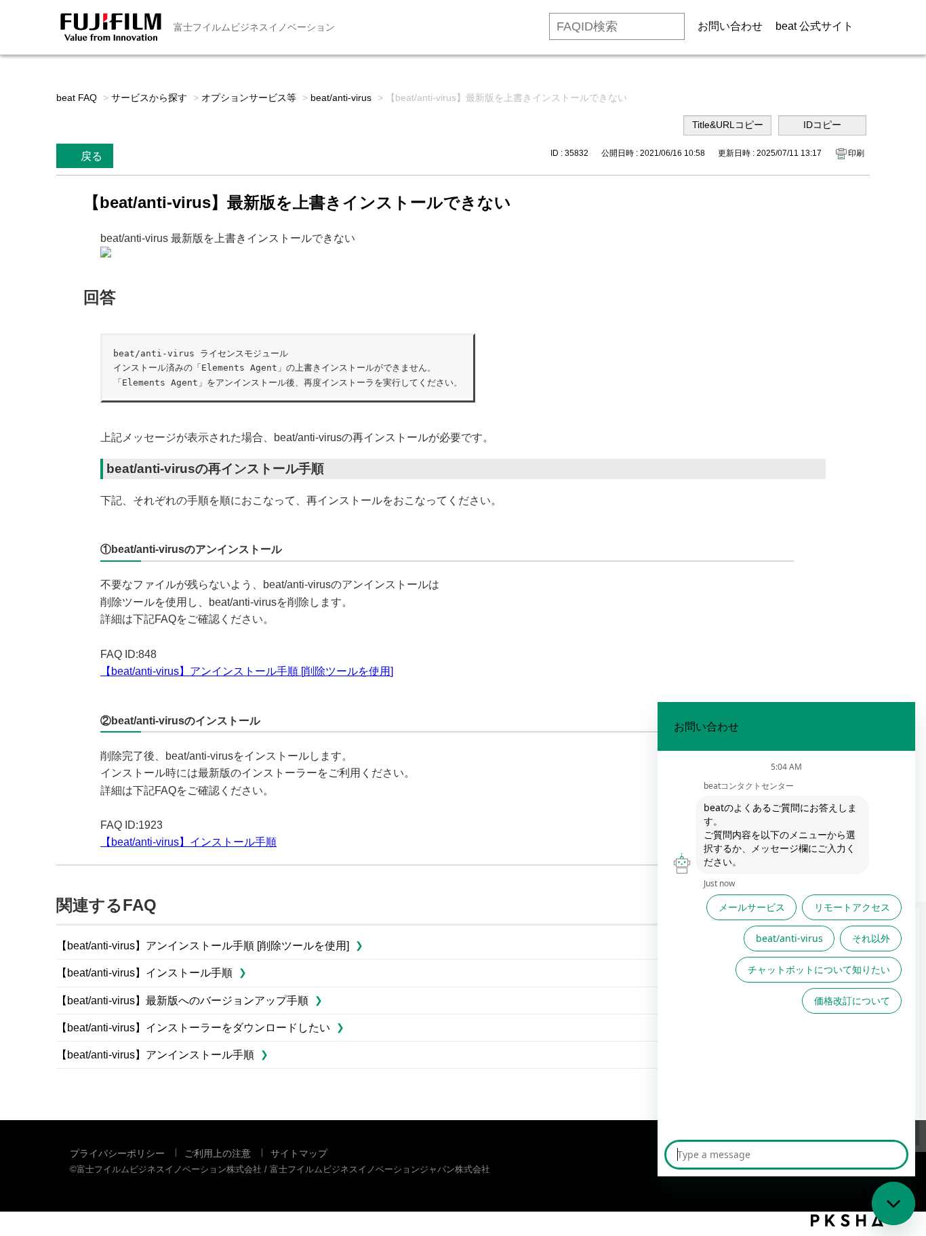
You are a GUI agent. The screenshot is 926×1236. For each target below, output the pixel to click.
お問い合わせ (730, 26)
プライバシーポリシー (117, 1153)
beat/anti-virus (340, 97)
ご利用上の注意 (217, 1153)
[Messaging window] (786, 939)
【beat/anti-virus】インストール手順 (188, 842)
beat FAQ (76, 97)
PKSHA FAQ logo (847, 1220)
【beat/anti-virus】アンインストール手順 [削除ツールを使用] (246, 671)
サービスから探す (149, 97)
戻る (91, 156)
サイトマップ (298, 1153)
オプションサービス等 (248, 97)
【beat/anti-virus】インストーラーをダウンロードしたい (193, 1027)
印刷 (856, 153)
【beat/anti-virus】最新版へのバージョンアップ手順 (182, 1000)
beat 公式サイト (814, 26)
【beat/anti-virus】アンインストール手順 (155, 1054)
